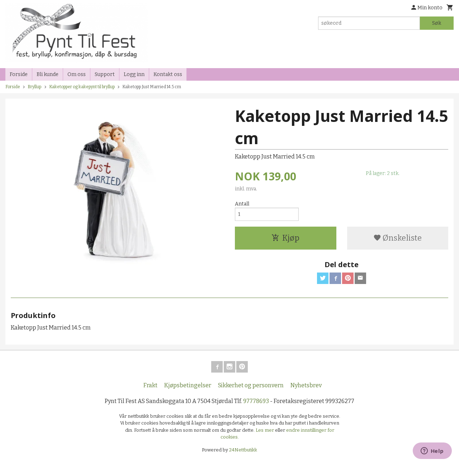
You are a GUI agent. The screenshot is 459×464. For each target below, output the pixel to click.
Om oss (76, 74)
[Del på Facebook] (335, 278)
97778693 (256, 401)
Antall (242, 204)
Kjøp (290, 238)
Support (105, 74)
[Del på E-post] (360, 278)
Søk (436, 23)
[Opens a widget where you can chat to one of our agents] (432, 451)
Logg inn (134, 74)
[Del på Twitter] (322, 278)
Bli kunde (47, 74)
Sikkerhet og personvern (251, 385)
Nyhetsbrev (306, 385)
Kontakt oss (167, 74)
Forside (19, 74)
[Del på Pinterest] (348, 278)
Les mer (265, 430)
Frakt (150, 385)
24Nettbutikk (243, 450)
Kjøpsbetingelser (187, 385)
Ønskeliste (401, 238)
